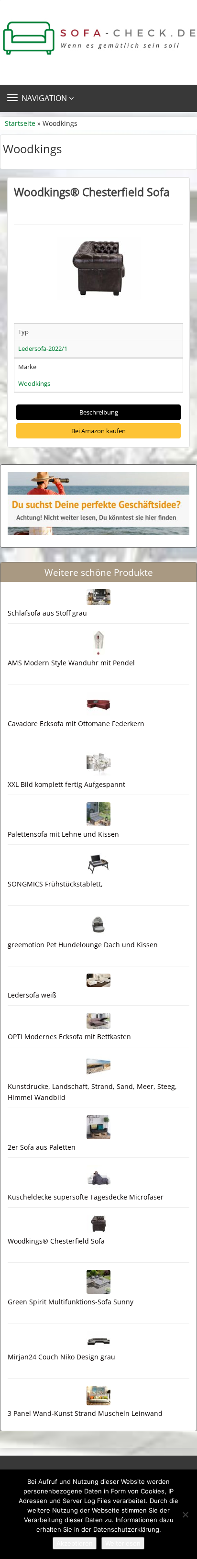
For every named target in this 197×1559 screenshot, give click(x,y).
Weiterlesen (123, 1543)
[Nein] (185, 1514)
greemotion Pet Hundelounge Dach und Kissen (83, 944)
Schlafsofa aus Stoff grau (47, 612)
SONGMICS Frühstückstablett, (55, 883)
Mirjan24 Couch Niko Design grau (61, 1356)
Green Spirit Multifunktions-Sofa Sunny (70, 1301)
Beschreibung (98, 412)
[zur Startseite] (98, 38)
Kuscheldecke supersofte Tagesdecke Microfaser (86, 1196)
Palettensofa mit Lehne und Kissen (63, 834)
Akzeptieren (74, 1543)
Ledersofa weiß (32, 994)
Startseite (20, 123)
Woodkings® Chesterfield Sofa (92, 192)
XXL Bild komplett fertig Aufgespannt (66, 784)
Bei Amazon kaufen (98, 430)
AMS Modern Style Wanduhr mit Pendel (71, 662)
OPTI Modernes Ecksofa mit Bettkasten (69, 1036)
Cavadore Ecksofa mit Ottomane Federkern (76, 723)
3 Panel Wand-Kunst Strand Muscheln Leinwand (85, 1413)
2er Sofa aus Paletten (42, 1147)
